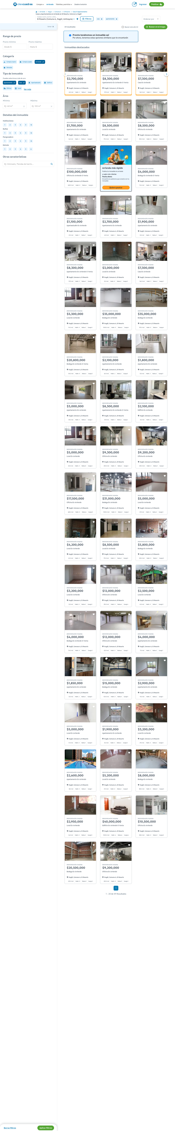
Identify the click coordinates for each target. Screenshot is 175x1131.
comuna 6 (57, 12)
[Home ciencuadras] (23, 4)
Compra (39, 4)
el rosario (67, 12)
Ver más (27, 89)
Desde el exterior (80, 4)
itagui (50, 12)
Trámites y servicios (63, 4)
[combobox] (151, 19)
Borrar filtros (10, 1128)
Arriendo (49, 4)
